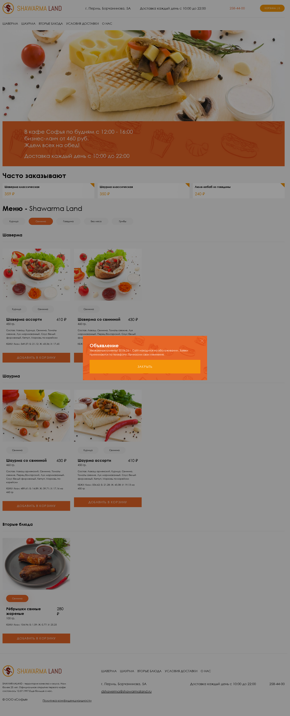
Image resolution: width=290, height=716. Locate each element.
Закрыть (145, 366)
